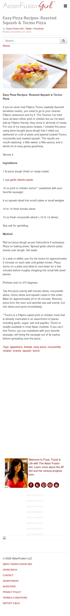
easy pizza (40, 347)
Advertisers (10, 580)
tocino (36, 350)
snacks (17, 350)
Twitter (28, 28)
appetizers (16, 347)
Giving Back (10, 569)
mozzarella (54, 347)
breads (28, 347)
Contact (8, 575)
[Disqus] (35, 404)
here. (32, 474)
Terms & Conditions (15, 597)
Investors (9, 586)
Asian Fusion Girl (15, 28)
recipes (7, 350)
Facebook (39, 28)
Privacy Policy (12, 591)
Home (6, 46)
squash (27, 350)
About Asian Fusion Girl (17, 564)
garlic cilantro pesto (21, 179)
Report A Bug (11, 603)
